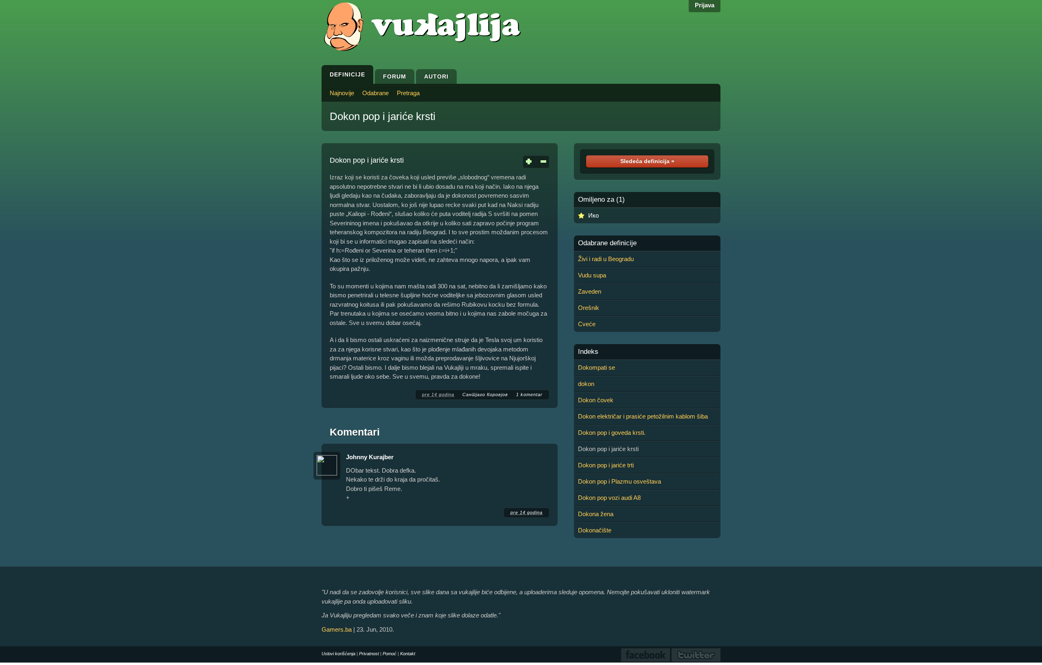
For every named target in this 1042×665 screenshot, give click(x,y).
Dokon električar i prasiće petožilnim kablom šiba (643, 416)
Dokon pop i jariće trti (606, 465)
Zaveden (589, 291)
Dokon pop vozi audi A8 (609, 497)
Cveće (586, 324)
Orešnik (588, 307)
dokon (586, 383)
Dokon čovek (595, 400)
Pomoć (389, 653)
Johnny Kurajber (370, 457)
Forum (394, 76)
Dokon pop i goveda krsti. (612, 432)
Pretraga (408, 92)
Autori (436, 76)
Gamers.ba (337, 629)
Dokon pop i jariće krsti (383, 116)
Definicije (347, 74)
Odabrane (375, 92)
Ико (593, 215)
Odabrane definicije (607, 243)
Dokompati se (596, 367)
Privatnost (369, 653)
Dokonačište (594, 530)
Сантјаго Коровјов (485, 394)
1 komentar (529, 394)
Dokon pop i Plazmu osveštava (619, 481)
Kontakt (407, 653)
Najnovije (342, 92)
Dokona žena (595, 513)
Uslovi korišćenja (338, 653)
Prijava (704, 5)
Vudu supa (592, 275)
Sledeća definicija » (647, 161)
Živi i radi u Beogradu (606, 258)
